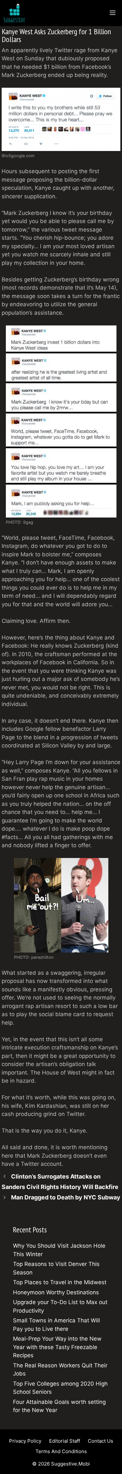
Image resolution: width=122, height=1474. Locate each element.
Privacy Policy (25, 1441)
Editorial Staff (64, 1441)
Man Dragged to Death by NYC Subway (65, 1197)
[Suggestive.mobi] (16, 13)
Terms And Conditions (61, 1451)
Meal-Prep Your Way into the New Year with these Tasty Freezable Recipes (57, 1347)
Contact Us (100, 1441)
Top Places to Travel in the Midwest (59, 1282)
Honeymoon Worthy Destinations (56, 1292)
